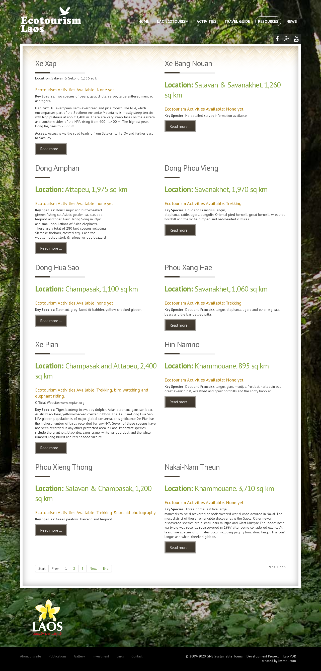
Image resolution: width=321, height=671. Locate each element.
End (106, 568)
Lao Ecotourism (173, 21)
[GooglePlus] (286, 39)
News (291, 21)
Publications (57, 656)
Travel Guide (237, 21)
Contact (136, 656)
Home (143, 21)
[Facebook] (277, 39)
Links (120, 656)
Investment (101, 656)
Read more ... (51, 148)
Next (93, 568)
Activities (206, 21)
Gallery (79, 656)
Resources (268, 21)
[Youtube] (296, 39)
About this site (30, 656)
